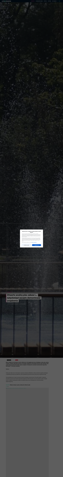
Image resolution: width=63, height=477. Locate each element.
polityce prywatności (34, 242)
